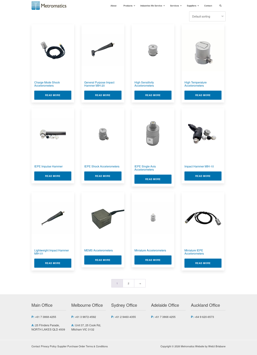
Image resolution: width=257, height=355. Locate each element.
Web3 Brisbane (217, 346)
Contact (35, 346)
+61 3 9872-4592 (85, 317)
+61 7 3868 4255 (165, 317)
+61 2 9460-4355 (125, 317)
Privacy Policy (48, 346)
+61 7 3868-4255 (45, 317)
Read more (58, 95)
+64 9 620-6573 (204, 317)
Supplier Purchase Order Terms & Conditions (82, 346)
